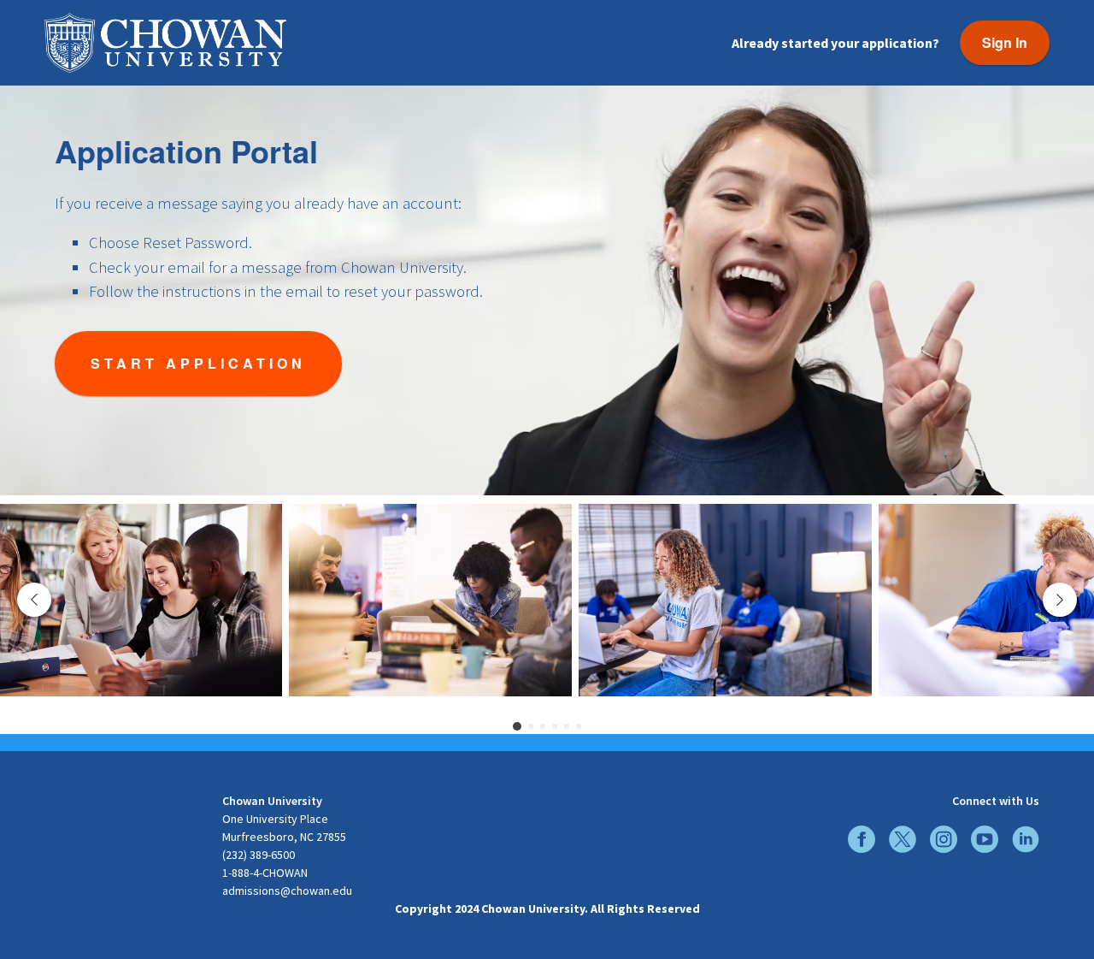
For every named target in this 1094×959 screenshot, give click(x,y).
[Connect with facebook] (861, 839)
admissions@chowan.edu (287, 890)
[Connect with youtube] (984, 839)
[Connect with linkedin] (1025, 839)
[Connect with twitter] (902, 839)
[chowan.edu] (128, 810)
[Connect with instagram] (943, 839)
